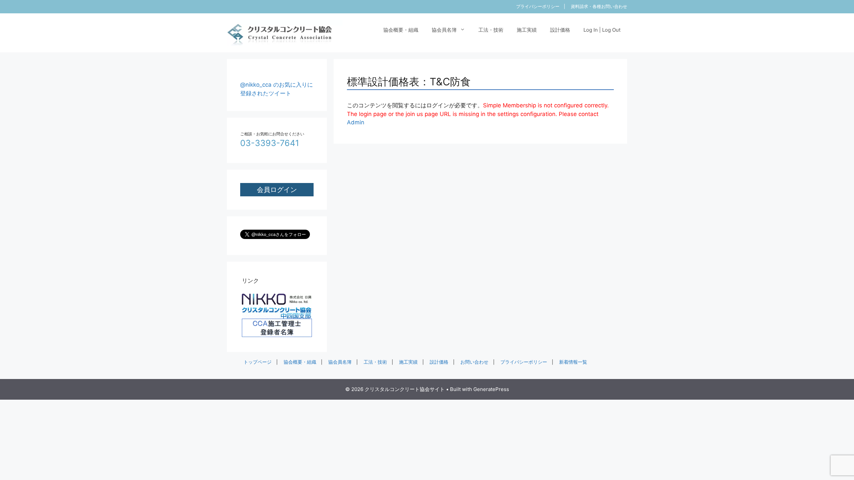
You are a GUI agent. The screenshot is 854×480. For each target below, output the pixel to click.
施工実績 (527, 30)
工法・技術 (490, 30)
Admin (355, 122)
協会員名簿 (444, 30)
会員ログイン (277, 189)
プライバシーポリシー (537, 6)
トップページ (258, 362)
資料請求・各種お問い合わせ (599, 6)
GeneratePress (491, 389)
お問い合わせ (474, 362)
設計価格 (560, 30)
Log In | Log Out (601, 30)
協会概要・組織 (400, 30)
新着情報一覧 (573, 362)
